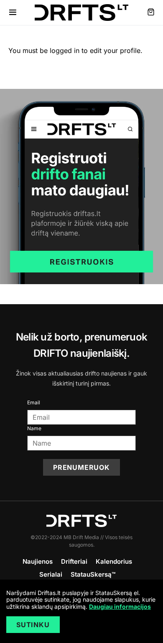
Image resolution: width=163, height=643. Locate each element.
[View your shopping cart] (151, 13)
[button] (12, 13)
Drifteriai (74, 561)
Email (33, 402)
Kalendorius (114, 561)
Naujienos (38, 561)
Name (34, 428)
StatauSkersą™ (93, 574)
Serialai (50, 574)
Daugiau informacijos (120, 606)
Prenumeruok (81, 467)
